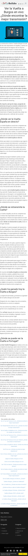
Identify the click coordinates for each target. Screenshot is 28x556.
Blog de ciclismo (20, 528)
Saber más (4, 519)
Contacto (4, 531)
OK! (23, 553)
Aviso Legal (5, 533)
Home (3, 528)
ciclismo (18, 535)
